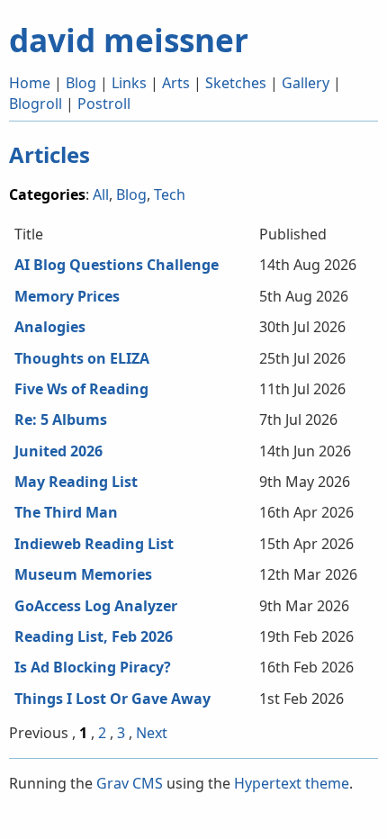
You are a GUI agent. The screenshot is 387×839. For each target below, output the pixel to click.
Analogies (50, 327)
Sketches (235, 83)
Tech (169, 194)
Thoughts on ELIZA (81, 358)
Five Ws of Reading (81, 389)
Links (129, 83)
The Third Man (66, 512)
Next (151, 733)
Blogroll (35, 103)
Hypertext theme (291, 783)
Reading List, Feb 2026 (93, 636)
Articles (49, 154)
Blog (81, 83)
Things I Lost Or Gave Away (112, 698)
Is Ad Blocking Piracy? (92, 667)
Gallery (305, 83)
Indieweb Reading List (94, 544)
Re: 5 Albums (60, 419)
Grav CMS (129, 783)
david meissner (128, 39)
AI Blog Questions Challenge (116, 265)
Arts (176, 83)
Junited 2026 (58, 451)
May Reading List (76, 482)
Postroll (103, 103)
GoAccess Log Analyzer (95, 606)
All (101, 194)
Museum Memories (83, 574)
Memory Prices (67, 296)
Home (29, 83)
